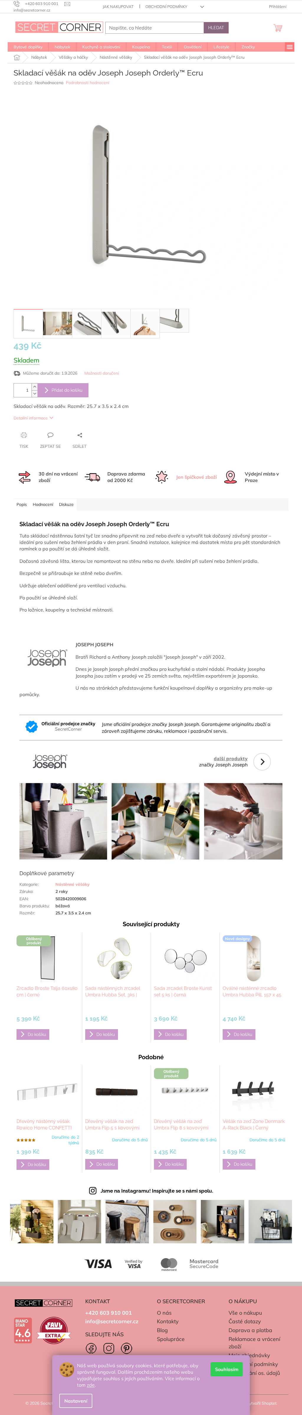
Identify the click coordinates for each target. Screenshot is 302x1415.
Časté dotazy (245, 1321)
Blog (162, 1330)
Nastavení (75, 1401)
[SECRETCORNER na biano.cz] (23, 1330)
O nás (164, 1312)
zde (91, 1385)
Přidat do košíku (67, 390)
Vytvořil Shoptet (261, 1403)
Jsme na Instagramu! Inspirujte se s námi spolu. (157, 1191)
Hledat (216, 27)
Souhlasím (226, 1369)
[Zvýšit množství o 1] (34, 386)
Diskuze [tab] (66, 504)
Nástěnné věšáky (72, 884)
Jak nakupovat (118, 6)
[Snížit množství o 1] (34, 393)
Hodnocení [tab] (43, 504)
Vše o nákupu (245, 1312)
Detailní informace (31, 418)
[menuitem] (28, 47)
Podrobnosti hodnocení (87, 82)
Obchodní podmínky (166, 6)
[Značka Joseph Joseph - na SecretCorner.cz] (151, 801)
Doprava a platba (250, 1330)
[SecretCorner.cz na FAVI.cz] (53, 1331)
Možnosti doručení (101, 373)
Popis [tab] (22, 504)
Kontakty (168, 1321)
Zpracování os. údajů (254, 1373)
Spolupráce (171, 1339)
